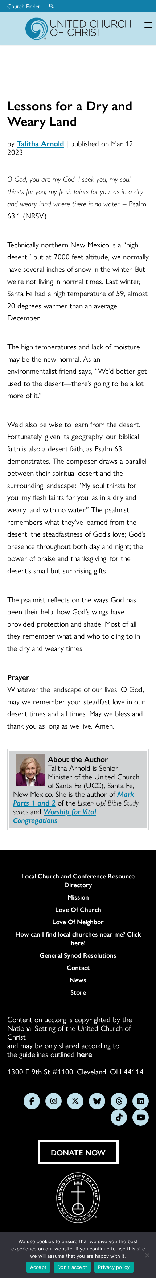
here (84, 1053)
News (78, 979)
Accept (38, 1267)
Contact (78, 967)
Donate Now (78, 1152)
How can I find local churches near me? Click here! (78, 938)
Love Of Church (78, 909)
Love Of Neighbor (78, 921)
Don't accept (72, 1267)
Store (78, 992)
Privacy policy (114, 1267)
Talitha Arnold (40, 143)
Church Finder (23, 6)
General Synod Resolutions (78, 955)
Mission (78, 897)
